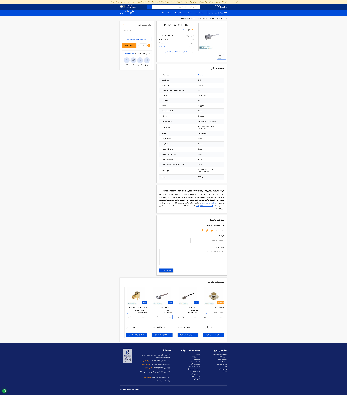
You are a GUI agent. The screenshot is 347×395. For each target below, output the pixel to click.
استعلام (128, 45)
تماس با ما (224, 367)
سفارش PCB (166, 13)
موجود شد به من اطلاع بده (135, 39)
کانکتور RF (203, 18)
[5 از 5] (221, 230)
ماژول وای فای (195, 374)
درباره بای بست (222, 359)
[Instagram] (165, 381)
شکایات (225, 371)
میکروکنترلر (196, 359)
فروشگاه (219, 18)
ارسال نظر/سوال (166, 270)
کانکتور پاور (175, 52)
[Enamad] (127, 362)
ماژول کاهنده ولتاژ (194, 371)
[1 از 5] (202, 230)
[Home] (128, 7)
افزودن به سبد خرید (212, 335)
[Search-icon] (149, 7)
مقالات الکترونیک (222, 364)
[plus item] (148, 45)
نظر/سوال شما (219, 247)
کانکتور (211, 18)
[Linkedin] (169, 381)
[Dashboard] (121, 13)
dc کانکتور (168, 52)
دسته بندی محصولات (216, 13)
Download (201, 75)
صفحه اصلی (199, 13)
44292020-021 (129, 54)
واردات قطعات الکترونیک (182, 13)
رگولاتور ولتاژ (196, 357)
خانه (226, 18)
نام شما (221, 236)
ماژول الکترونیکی (195, 376)
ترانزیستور (197, 379)
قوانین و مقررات (222, 369)
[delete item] (138, 45)
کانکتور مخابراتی (182, 52)
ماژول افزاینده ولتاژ (194, 369)
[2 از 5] (207, 230)
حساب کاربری (223, 362)
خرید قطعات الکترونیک (210, 203)
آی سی (198, 354)
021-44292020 (223, 8)
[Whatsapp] (161, 381)
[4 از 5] (217, 230)
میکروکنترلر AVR (195, 364)
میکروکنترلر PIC (195, 362)
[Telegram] (157, 381)
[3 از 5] (212, 230)
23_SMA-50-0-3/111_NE (137, 308)
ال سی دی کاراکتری (194, 367)
